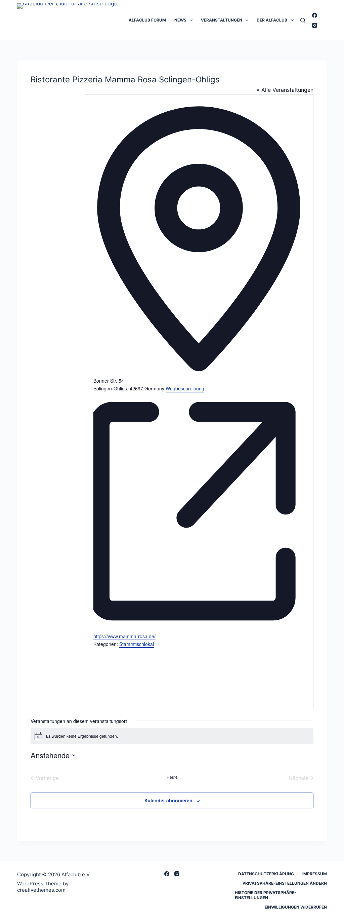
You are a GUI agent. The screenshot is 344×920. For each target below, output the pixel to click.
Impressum (314, 873)
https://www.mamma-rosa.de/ (124, 636)
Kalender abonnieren (168, 800)
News (180, 20)
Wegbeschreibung (185, 388)
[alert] (172, 736)
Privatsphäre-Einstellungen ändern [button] (285, 883)
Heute (172, 777)
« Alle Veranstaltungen (285, 89)
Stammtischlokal (136, 644)
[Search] (302, 20)
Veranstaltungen (221, 20)
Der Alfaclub (272, 20)
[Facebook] (314, 15)
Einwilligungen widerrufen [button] (296, 907)
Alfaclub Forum (147, 20)
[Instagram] (314, 25)
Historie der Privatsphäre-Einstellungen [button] (265, 895)
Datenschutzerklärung (266, 873)
